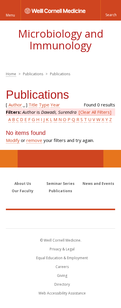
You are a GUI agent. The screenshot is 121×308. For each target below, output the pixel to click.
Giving (62, 275)
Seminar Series (60, 183)
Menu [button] (10, 15)
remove (34, 140)
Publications (60, 190)
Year (55, 105)
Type (44, 105)
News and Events (98, 183)
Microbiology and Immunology (60, 39)
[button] (110, 10)
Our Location (9, 159)
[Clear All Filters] (95, 112)
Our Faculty (22, 190)
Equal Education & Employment (62, 257)
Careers (62, 266)
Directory (62, 284)
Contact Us (112, 159)
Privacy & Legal (62, 249)
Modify (13, 140)
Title (33, 105)
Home (11, 73)
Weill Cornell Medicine (60, 218)
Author (15, 105)
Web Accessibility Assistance (62, 293)
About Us (22, 183)
